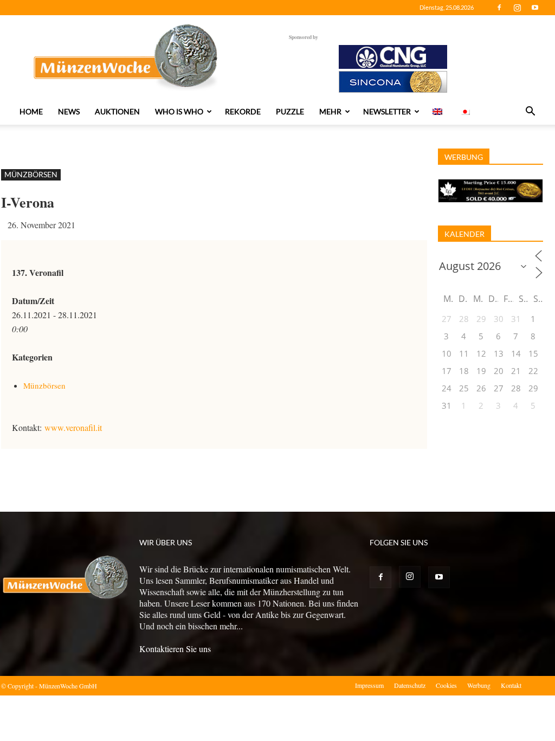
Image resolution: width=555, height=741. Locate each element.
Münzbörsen (30, 174)
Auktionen (117, 111)
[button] (530, 112)
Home (31, 111)
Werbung (479, 685)
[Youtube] (535, 7)
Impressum (369, 685)
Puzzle (290, 111)
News (69, 111)
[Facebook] (499, 7)
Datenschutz (409, 685)
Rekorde (243, 111)
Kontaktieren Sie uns (175, 648)
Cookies (446, 685)
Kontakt (511, 685)
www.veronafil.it (73, 427)
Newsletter (387, 111)
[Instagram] (517, 7)
